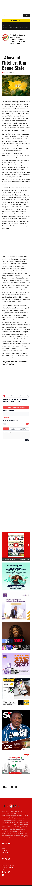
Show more (6, 417)
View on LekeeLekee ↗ (24, 395)
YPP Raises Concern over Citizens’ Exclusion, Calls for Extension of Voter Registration (17, 39)
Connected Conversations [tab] (23, 429)
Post (27, 440)
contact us (10, 867)
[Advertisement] (16, 380)
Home (3, 848)
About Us (4, 850)
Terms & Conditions (7, 854)
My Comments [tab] (13, 429)
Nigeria (4, 72)
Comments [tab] (6, 428)
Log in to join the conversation (16, 407)
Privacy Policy (5, 852)
